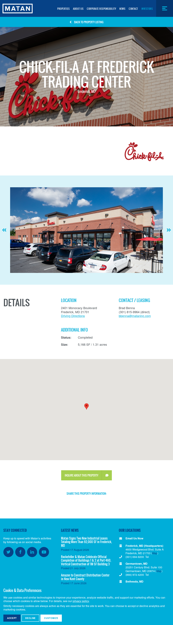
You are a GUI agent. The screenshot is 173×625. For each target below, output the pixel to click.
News (122, 9)
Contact (133, 9)
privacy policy (81, 601)
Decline (30, 618)
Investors (147, 9)
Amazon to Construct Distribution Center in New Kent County (85, 577)
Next (168, 232)
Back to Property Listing (88, 22)
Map (154, 553)
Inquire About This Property (81, 475)
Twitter (8, 552)
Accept (12, 618)
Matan (18, 8)
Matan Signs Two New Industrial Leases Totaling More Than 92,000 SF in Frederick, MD (86, 542)
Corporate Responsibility (101, 9)
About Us (78, 9)
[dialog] (86, 604)
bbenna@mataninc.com (135, 316)
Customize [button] (51, 618)
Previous (4, 232)
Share (115, 500)
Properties (63, 9)
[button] (86, 406)
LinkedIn (32, 552)
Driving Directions (73, 316)
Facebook (20, 552)
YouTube (44, 552)
